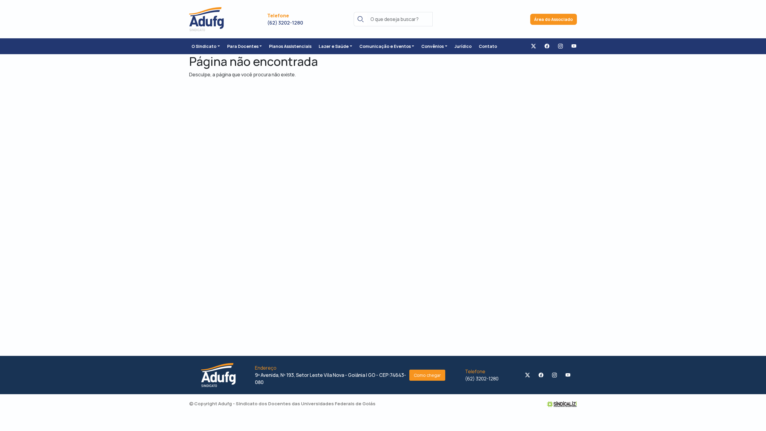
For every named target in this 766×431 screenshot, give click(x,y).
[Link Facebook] (547, 46)
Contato (488, 46)
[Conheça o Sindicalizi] (562, 403)
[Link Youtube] (574, 46)
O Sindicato (204, 46)
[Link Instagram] (560, 46)
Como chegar (427, 375)
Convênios (432, 46)
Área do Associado (553, 19)
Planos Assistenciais (290, 46)
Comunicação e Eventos (385, 46)
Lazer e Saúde (334, 46)
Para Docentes (243, 46)
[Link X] (533, 46)
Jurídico (463, 46)
